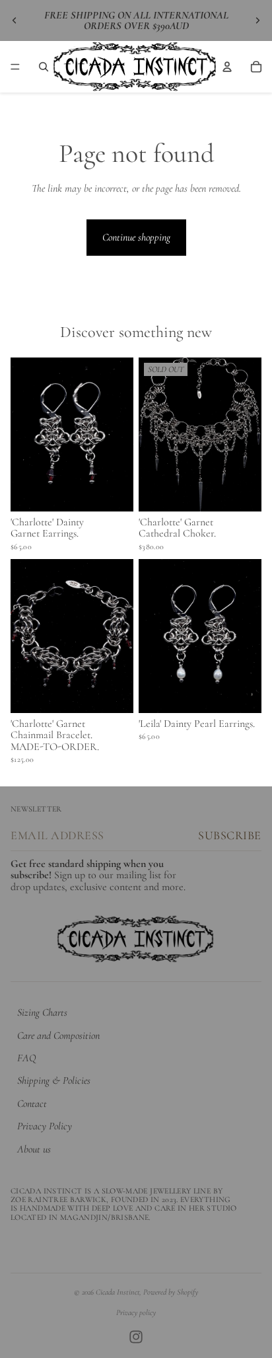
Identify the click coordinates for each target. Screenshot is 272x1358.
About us (34, 1149)
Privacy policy (136, 1312)
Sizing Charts (42, 1012)
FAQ (26, 1058)
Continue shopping (136, 237)
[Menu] (15, 67)
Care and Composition (58, 1035)
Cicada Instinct (117, 1292)
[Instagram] (136, 1337)
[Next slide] (257, 20)
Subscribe (229, 835)
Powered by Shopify (170, 1292)
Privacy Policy (44, 1126)
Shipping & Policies (53, 1080)
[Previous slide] (14, 20)
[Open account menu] (227, 66)
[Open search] (43, 66)
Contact (32, 1103)
